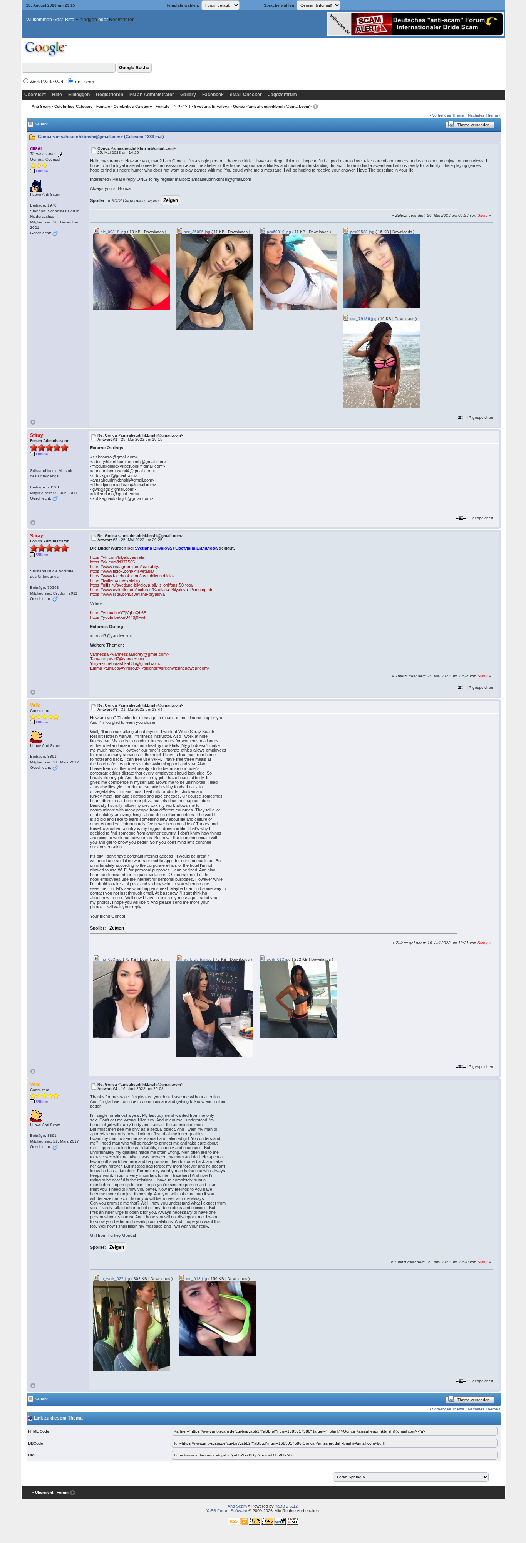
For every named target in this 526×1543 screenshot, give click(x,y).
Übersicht (35, 94)
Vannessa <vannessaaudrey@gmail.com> (129, 654)
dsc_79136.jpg (363, 319)
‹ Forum (61, 1492)
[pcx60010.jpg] (298, 272)
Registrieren (122, 19)
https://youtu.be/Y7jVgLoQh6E (118, 612)
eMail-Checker (246, 94)
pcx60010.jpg (278, 232)
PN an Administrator (151, 94)
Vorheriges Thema (448, 115)
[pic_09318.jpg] (131, 271)
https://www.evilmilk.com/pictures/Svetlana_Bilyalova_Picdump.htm (152, 589)
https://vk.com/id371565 (112, 562)
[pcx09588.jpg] (381, 271)
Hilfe (57, 94)
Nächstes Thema (483, 115)
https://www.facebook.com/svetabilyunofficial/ (132, 575)
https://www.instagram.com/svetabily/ (124, 566)
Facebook (213, 94)
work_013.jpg (278, 959)
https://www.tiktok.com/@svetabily (122, 571)
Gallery (188, 94)
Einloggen (86, 19)
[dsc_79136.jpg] (381, 364)
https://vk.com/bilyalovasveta (117, 557)
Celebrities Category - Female (82, 106)
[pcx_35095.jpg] (214, 282)
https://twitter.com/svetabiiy (115, 580)
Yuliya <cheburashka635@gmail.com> (125, 663)
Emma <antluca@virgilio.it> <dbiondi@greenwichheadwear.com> (150, 668)
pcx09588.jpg (361, 232)
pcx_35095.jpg (196, 232)
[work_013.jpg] (298, 1000)
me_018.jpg (196, 1278)
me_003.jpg (110, 959)
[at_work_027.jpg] (131, 1326)
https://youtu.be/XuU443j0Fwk (118, 617)
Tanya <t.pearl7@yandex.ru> (117, 659)
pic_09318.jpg (112, 232)
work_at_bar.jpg (197, 959)
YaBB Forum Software (226, 1510)
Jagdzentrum (282, 94)
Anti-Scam (41, 106)
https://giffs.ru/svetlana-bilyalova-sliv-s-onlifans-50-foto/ (141, 585)
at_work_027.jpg (114, 1278)
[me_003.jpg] (131, 1000)
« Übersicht (42, 1492)
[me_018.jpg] (217, 1318)
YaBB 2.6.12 (286, 1506)
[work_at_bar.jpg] (214, 1009)
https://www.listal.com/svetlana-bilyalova (127, 594)
